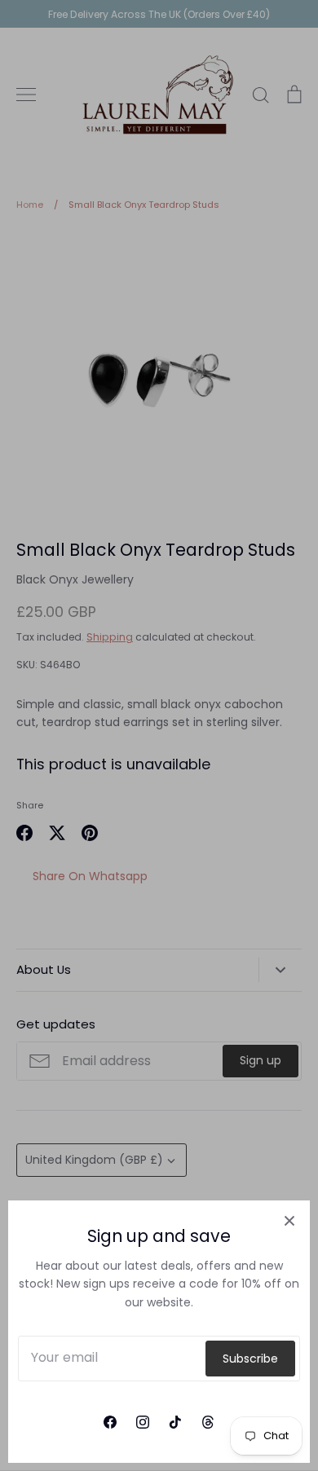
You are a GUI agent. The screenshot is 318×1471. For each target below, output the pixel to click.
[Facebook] (110, 1422)
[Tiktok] (175, 1422)
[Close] (289, 1221)
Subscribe (250, 1358)
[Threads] (208, 1422)
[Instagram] (142, 1422)
